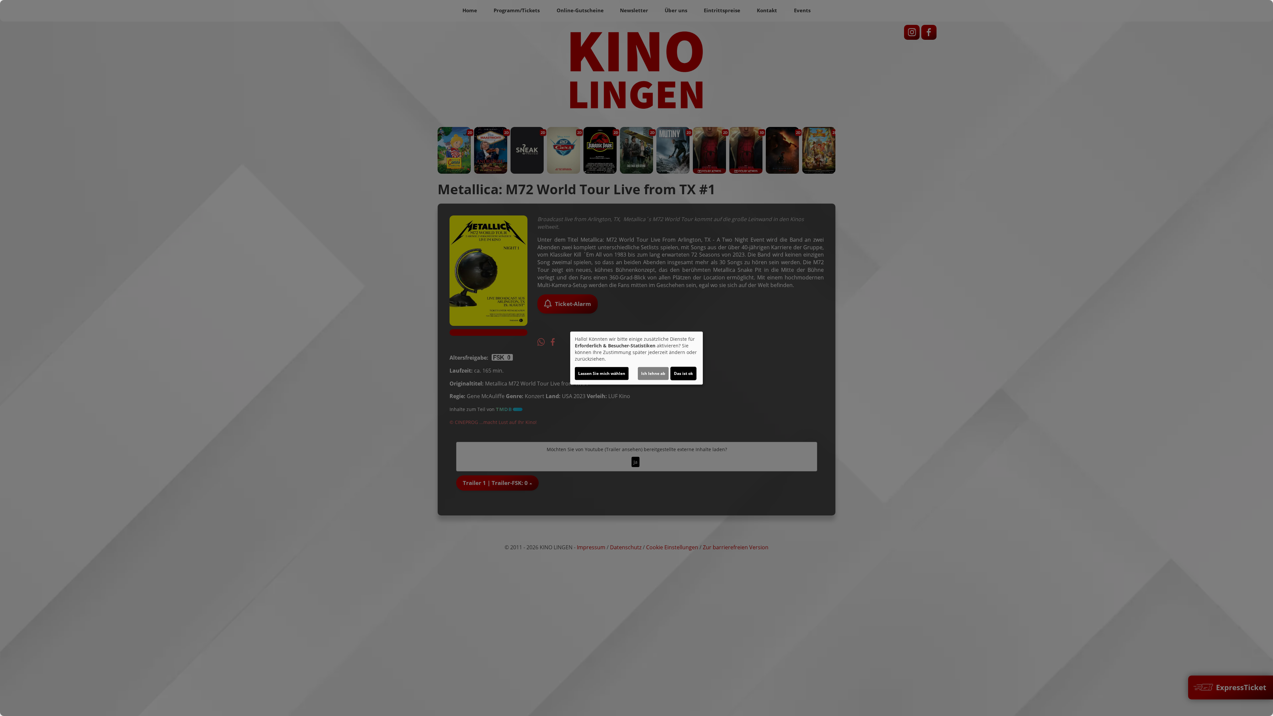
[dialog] (636, 358)
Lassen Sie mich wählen (601, 373)
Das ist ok (683, 373)
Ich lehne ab (653, 373)
